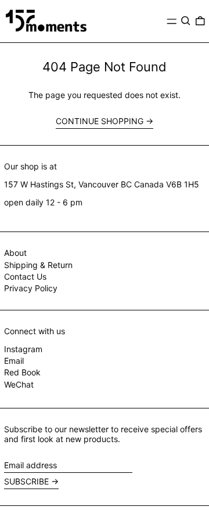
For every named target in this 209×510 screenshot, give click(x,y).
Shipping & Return (38, 265)
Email (14, 361)
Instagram (23, 349)
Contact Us (25, 276)
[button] (186, 21)
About (15, 253)
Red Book (22, 372)
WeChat (19, 384)
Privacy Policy (30, 288)
